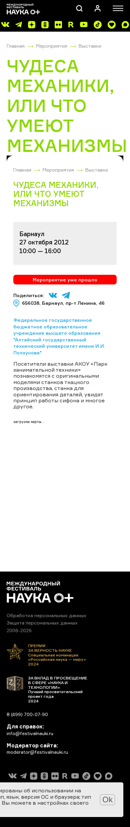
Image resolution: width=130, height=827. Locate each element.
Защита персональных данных (42, 622)
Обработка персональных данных (46, 615)
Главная (16, 46)
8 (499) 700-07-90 (27, 714)
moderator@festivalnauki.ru (37, 752)
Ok (107, 799)
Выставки (90, 46)
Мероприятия (51, 46)
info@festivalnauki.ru (30, 733)
